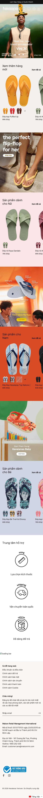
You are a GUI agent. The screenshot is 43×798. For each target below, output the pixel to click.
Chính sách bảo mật (10, 677)
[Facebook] (3, 775)
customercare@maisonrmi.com (21, 746)
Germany (12, 379)
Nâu (19, 111)
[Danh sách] (39, 9)
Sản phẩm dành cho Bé (12, 470)
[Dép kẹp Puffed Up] (18, 91)
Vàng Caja (5, 111)
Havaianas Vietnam (16, 788)
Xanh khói (38, 111)
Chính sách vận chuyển (12, 680)
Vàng (12, 514)
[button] (15, 54)
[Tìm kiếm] (24, 9)
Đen (38, 379)
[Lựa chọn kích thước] (21, 559)
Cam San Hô (12, 111)
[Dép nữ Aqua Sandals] (18, 225)
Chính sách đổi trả (10, 673)
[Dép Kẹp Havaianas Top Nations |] (18, 359)
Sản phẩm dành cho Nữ (12, 201)
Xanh (5, 514)
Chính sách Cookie (10, 688)
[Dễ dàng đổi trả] (21, 624)
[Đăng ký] (39, 713)
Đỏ (19, 514)
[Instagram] (9, 775)
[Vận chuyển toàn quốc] (21, 591)
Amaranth (38, 245)
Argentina (5, 379)
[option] (21, 29)
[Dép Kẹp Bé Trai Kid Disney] (18, 493)
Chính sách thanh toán (11, 684)
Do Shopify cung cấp (31, 788)
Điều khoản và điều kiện (12, 670)
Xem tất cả (36, 70)
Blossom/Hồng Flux (38, 514)
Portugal (19, 379)
